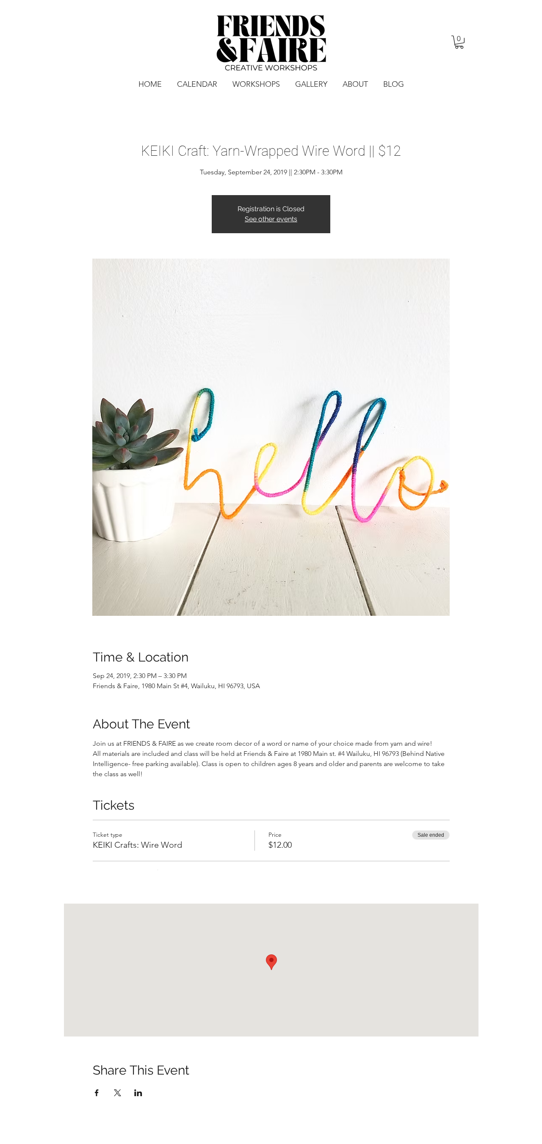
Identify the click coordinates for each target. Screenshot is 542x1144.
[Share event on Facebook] (97, 1092)
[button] (459, 42)
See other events (271, 219)
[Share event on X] (117, 1092)
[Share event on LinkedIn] (138, 1092)
